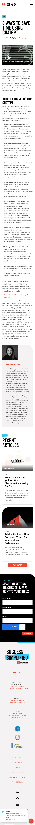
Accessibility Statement (17, 777)
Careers (17, 767)
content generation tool (10, 109)
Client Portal (17, 762)
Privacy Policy (17, 772)
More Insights (17, 565)
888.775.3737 (18, 672)
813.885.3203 (17, 714)
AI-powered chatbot (18, 85)
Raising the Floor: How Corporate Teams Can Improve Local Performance (17, 538)
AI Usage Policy (17, 782)
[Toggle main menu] (31, 4)
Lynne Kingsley (20, 38)
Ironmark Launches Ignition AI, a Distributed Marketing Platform (17, 482)
